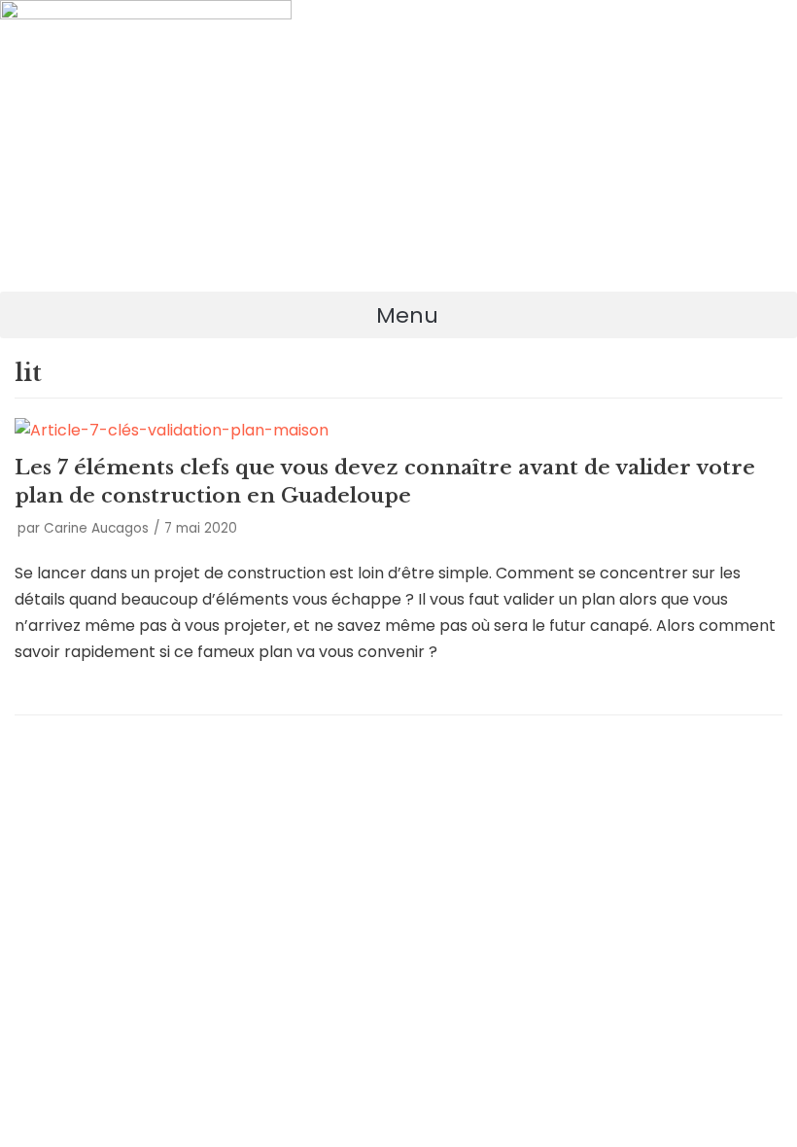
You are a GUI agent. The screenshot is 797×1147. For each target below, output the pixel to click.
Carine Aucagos (96, 528)
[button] (398, 315)
